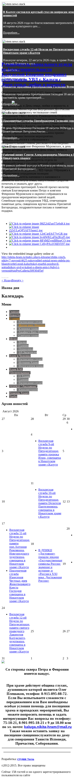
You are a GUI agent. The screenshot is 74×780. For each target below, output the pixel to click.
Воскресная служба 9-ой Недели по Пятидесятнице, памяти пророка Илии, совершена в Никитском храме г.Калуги (49, 452)
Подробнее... (11, 32)
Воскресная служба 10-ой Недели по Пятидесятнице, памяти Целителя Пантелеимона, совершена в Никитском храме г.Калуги (49, 503)
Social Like (5, 277)
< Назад (7, 280)
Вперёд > (18, 280)
